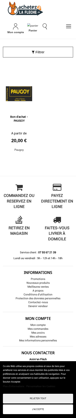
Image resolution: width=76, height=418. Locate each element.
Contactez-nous (38, 302)
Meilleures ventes (38, 286)
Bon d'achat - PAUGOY (19, 118)
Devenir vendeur (38, 306)
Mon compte (38, 324)
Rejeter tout (38, 398)
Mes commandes (38, 328)
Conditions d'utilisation (38, 294)
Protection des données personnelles (38, 298)
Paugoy (19, 149)
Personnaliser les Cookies (40, 386)
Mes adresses (38, 336)
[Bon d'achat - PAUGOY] (19, 92)
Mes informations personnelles (38, 340)
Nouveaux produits (38, 282)
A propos (38, 290)
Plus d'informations (14, 386)
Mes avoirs (38, 332)
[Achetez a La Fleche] (38, 8)
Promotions (38, 278)
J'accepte (38, 409)
